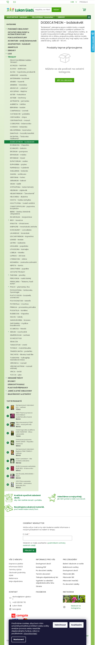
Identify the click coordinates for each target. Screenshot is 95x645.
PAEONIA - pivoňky (17, 275)
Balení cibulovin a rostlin (73, 564)
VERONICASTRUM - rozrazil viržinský (21, 367)
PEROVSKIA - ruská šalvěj (20, 278)
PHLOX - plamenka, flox (20, 287)
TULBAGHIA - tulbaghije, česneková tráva (20, 358)
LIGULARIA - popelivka (19, 246)
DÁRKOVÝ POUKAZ (16, 384)
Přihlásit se (29, 550)
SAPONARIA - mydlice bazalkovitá (19, 324)
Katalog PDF (41, 567)
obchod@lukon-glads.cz (21, 598)
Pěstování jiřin (68, 574)
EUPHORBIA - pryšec (18, 164)
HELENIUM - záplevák (18, 190)
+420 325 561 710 (19, 602)
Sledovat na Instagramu (76, 607)
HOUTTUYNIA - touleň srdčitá (22, 203)
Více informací (30, 633)
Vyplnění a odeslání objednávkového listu (45, 582)
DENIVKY (12, 50)
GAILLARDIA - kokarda (19, 171)
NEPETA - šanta (16, 265)
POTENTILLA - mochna (19, 304)
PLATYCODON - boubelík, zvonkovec (20, 296)
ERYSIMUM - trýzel (17, 158)
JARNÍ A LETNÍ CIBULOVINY (20, 391)
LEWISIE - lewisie (16, 239)
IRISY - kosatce (16, 220)
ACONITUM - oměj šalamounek (22, 41)
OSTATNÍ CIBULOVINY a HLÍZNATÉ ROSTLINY (18, 33)
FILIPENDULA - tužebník (19, 167)
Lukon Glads (17, 606)
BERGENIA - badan (17, 107)
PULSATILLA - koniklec (19, 310)
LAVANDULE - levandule (19, 233)
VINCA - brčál (15, 371)
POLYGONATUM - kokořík (20, 300)
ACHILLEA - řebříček (18, 65)
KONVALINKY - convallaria (20, 230)
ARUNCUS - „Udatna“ (19, 88)
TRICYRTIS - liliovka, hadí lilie (21, 354)
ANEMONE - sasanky (18, 75)
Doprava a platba (16, 564)
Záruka (39, 586)
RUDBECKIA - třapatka (19, 313)
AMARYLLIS (13, 47)
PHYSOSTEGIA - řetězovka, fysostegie (21, 291)
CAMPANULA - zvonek (19, 110)
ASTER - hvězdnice (18, 94)
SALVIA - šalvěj (16, 317)
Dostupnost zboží (43, 564)
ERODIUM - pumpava (19, 151)
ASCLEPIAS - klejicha (18, 91)
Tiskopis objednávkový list (47, 577)
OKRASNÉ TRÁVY (15, 378)
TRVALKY (12, 57)
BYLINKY (11, 381)
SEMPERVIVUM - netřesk (20, 335)
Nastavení (18, 639)
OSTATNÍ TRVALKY (17, 272)
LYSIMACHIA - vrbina (18, 259)
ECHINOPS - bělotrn (18, 148)
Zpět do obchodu (64, 80)
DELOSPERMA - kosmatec (20, 130)
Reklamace (13, 578)
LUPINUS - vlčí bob (17, 256)
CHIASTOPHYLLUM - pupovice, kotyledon (22, 207)
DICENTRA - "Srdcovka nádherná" (19, 137)
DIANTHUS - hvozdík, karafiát (22, 133)
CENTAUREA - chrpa (18, 117)
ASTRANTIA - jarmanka (19, 101)
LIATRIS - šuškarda (17, 243)
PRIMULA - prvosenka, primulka (23, 307)
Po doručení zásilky (44, 570)
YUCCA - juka (15, 375)
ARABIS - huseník (17, 81)
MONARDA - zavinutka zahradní (23, 262)
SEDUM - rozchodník (18, 332)
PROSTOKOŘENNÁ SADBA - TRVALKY (21, 61)
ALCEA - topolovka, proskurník (22, 72)
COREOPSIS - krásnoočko (20, 123)
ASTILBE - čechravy (18, 98)
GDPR (11, 575)
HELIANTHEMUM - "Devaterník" (22, 193)
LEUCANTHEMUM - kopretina (21, 236)
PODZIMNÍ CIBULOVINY (18, 29)
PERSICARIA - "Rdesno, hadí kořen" (21, 282)
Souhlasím (76, 625)
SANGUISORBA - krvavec (20, 320)
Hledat (56, 10)
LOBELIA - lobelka (17, 252)
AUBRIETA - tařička (18, 104)
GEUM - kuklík (15, 184)
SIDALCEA (14, 341)
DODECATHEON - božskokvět (22, 142)
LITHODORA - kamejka (19, 249)
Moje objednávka (16, 581)
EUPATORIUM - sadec (19, 161)
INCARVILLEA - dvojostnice (21, 217)
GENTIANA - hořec (17, 177)
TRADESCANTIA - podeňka (21, 351)
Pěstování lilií (68, 577)
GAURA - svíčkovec (18, 174)
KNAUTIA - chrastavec (19, 223)
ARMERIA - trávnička (18, 85)
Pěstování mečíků (70, 581)
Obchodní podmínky (17, 572)
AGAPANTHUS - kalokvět (19, 44)
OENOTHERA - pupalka (19, 268)
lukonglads (16, 609)
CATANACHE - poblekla (20, 114)
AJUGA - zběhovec (18, 68)
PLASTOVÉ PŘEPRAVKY (18, 387)
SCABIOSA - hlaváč (18, 328)
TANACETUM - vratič (18, 345)
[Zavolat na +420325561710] (10, 2)
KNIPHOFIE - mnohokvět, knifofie (23, 226)
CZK (72, 2)
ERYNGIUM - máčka (18, 154)
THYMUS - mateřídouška (20, 348)
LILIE (10, 53)
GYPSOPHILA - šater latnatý (22, 187)
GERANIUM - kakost (18, 180)
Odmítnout (60, 625)
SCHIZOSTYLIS (16, 338)
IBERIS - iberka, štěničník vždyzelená (20, 212)
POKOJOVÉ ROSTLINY (17, 37)
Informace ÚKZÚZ (16, 567)
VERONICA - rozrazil (18, 363)
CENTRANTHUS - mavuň (20, 120)
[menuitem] (17, 17)
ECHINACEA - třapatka (19, 145)
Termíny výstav (15, 569)
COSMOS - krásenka (18, 127)
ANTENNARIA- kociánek (19, 78)
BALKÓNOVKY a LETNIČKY (19, 394)
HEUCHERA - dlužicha (19, 196)
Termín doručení (43, 574)
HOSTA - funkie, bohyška (20, 200)
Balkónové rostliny (71, 567)
